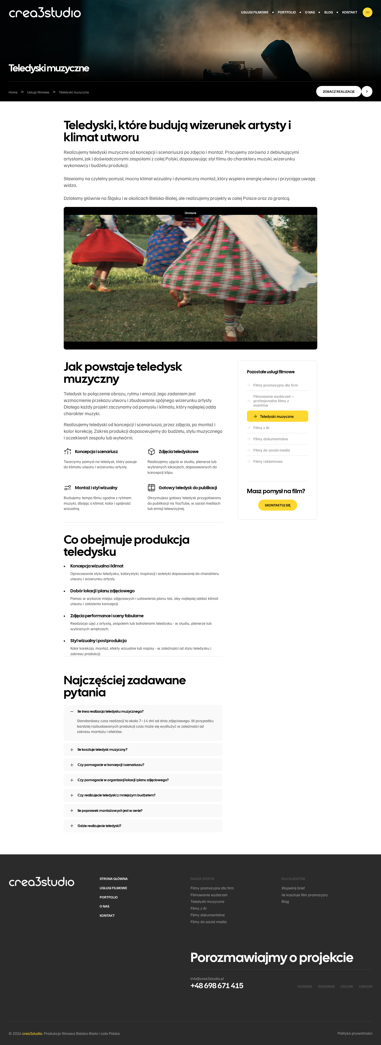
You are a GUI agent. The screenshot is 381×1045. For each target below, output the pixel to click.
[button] (344, 91)
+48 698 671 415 (216, 985)
